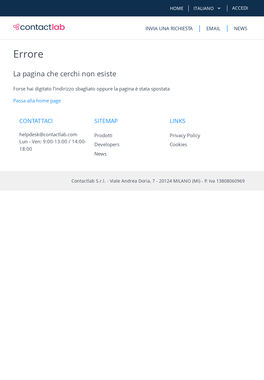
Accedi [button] (240, 8)
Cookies (178, 144)
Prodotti (103, 135)
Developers (106, 144)
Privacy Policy (185, 135)
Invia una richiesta (169, 28)
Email (213, 28)
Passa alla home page (37, 100)
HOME (177, 8)
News (240, 28)
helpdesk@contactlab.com (48, 134)
